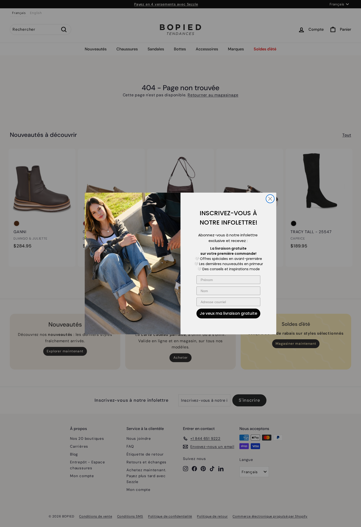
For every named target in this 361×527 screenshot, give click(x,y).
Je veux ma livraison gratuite (228, 313)
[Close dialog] (270, 199)
